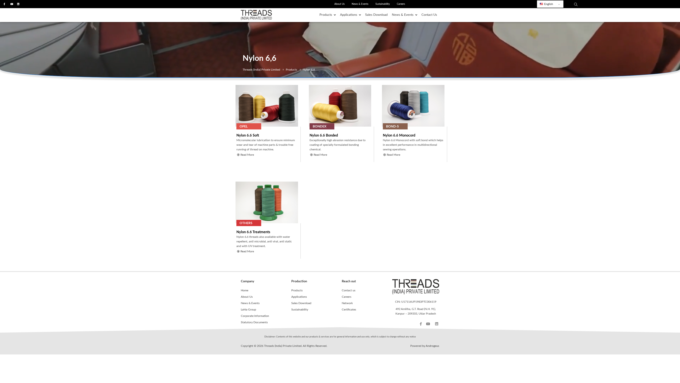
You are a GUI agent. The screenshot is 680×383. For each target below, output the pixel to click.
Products (297, 290)
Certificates (349, 309)
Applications (299, 296)
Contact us (348, 290)
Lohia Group (248, 309)
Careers (401, 4)
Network (347, 303)
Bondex (319, 126)
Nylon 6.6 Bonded (324, 135)
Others (246, 223)
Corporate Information (255, 316)
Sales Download (301, 303)
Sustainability (382, 4)
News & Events (360, 4)
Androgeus (432, 346)
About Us (339, 4)
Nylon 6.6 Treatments (253, 232)
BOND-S (392, 126)
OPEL (244, 126)
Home (244, 290)
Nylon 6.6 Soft (247, 135)
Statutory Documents (254, 322)
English (548, 4)
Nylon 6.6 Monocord (399, 135)
